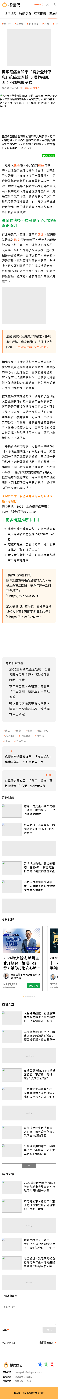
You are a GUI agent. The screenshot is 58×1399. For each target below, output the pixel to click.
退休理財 (10, 13)
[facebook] (40, 1365)
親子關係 (43, 730)
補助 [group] (46, 23)
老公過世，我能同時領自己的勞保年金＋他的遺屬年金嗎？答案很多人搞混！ (39, 1262)
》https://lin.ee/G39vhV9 (23, 616)
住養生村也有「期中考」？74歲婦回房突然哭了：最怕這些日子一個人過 (39, 1244)
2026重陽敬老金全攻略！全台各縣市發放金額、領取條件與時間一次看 (40, 1186)
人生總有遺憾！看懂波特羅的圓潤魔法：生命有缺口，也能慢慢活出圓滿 (39, 1017)
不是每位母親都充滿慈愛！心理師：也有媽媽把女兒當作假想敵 (39, 886)
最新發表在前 (46, 1342)
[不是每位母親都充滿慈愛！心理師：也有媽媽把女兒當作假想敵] (12, 886)
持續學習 (25, 13)
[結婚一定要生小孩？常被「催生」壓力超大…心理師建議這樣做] (12, 810)
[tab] (23, 996)
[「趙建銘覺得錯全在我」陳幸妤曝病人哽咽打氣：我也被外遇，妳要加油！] (12, 1093)
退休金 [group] (19, 23)
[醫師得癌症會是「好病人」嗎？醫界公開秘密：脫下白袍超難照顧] (12, 1132)
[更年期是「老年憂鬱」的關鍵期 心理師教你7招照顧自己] (12, 829)
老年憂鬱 (25, 736)
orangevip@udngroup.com (28, 1372)
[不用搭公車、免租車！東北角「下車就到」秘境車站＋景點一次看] (12, 1206)
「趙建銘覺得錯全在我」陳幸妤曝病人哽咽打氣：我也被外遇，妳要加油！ (39, 1093)
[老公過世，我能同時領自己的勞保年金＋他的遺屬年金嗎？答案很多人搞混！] (12, 1263)
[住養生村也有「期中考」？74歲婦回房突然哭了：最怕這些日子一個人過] (12, 1244)
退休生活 (21, 741)
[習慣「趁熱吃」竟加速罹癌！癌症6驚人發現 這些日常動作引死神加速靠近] (12, 868)
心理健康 (10, 736)
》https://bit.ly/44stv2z (22, 596)
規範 (4, 1329)
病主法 (40, 736)
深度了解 (41, 985)
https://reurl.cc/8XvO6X (32, 347)
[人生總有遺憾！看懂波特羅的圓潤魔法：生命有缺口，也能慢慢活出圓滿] (12, 1017)
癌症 (7, 730)
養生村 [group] (7, 23)
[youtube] (52, 1365)
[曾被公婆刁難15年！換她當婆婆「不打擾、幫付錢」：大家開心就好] (12, 1075)
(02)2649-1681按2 (23, 1376)
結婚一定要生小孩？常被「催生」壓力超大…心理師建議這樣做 (39, 810)
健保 (18, 730)
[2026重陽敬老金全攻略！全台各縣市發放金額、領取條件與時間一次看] (12, 1187)
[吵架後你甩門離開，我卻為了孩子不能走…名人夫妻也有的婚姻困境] (12, 1150)
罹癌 (29, 730)
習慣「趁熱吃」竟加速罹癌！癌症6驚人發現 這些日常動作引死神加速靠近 (39, 867)
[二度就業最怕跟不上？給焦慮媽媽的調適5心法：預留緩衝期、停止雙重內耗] (12, 1036)
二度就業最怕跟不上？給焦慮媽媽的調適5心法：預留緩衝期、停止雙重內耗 (39, 1035)
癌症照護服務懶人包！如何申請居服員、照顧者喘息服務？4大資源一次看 (31, 534)
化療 (7, 741)
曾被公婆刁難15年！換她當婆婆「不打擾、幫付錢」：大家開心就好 (39, 1074)
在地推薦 (40, 13)
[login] (48, 4)
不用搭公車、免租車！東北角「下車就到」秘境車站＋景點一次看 (39, 1205)
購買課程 (37, 4)
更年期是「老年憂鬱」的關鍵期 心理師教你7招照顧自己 (39, 828)
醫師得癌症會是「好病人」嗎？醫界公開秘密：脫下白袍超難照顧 (39, 1131)
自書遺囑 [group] (34, 23)
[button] (54, 4)
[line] (46, 1365)
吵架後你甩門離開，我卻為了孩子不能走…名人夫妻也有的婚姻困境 (39, 1150)
